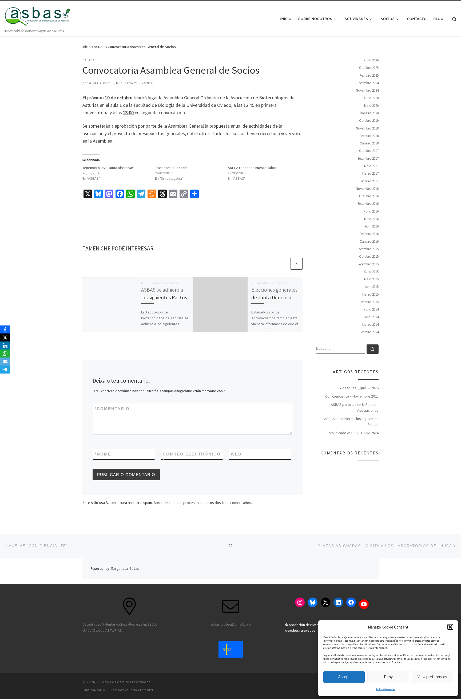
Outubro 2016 (369, 196)
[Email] (5, 362)
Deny (388, 676)
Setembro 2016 (368, 203)
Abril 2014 (372, 317)
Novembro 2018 (367, 128)
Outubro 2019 (369, 120)
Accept (344, 676)
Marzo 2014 (370, 324)
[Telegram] (5, 370)
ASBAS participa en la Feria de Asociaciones (355, 407)
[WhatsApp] (5, 354)
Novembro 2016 (367, 188)
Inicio (86, 46)
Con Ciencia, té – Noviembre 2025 (352, 396)
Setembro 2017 (368, 158)
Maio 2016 (371, 219)
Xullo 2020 (371, 98)
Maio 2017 (371, 166)
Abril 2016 (372, 226)
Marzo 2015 (370, 294)
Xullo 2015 (371, 271)
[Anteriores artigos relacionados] (284, 264)
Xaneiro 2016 (369, 241)
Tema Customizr (141, 690)
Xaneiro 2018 (369, 143)
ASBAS (99, 46)
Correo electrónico (192, 457)
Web (236, 454)
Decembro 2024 (367, 83)
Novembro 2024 (367, 90)
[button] (450, 627)
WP (105, 690)
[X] (5, 337)
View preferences (432, 676)
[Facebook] (5, 329)
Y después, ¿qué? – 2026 (359, 388)
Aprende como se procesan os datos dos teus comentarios (202, 502)
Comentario (112, 408)
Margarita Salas (125, 569)
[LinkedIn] (5, 345)
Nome (103, 454)
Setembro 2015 (368, 264)
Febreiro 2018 (369, 135)
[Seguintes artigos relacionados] (297, 264)
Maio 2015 (371, 279)
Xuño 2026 (371, 60)
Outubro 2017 (369, 150)
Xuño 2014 (371, 309)
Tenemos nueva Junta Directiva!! (108, 167)
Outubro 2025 (369, 67)
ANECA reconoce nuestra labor (252, 167)
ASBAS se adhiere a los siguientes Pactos (351, 421)
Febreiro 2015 (369, 302)
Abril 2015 (372, 286)
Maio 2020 (371, 105)
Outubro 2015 (369, 256)
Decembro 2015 (367, 249)
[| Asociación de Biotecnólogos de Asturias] (37, 15)
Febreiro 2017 (369, 181)
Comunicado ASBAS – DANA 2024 (353, 432)
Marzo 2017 (370, 173)
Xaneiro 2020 (369, 113)
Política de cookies (385, 689)
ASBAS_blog (100, 83)
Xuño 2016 (371, 211)
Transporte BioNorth (171, 167)
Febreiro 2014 (369, 332)
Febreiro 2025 (369, 75)
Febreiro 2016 (369, 233)
